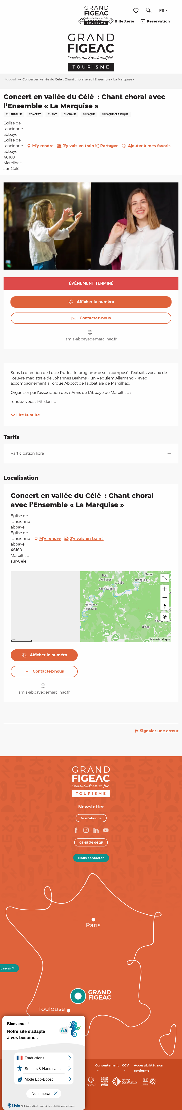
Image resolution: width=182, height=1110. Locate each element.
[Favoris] (136, 10)
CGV (125, 1065)
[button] (148, 10)
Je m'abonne (91, 818)
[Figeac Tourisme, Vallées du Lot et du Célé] (96, 19)
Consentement (107, 1065)
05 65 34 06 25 (91, 842)
